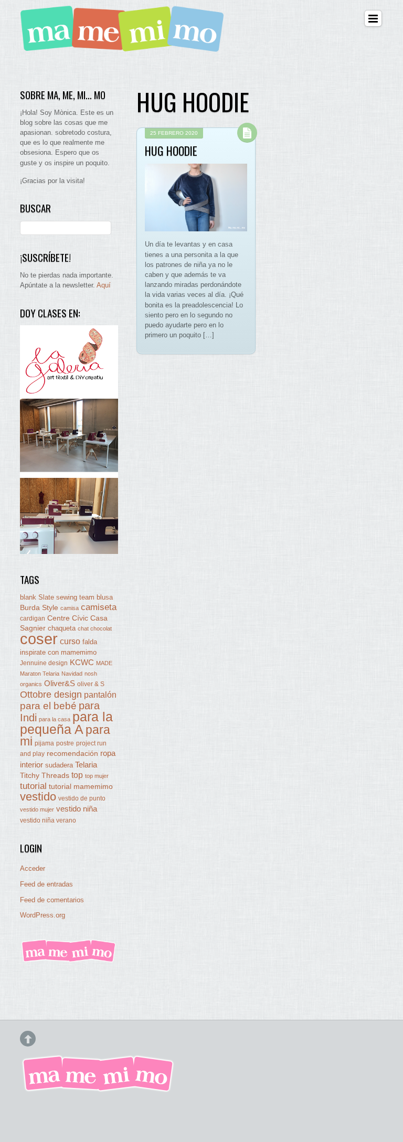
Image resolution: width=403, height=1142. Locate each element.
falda (89, 642)
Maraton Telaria (39, 673)
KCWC (82, 662)
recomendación (72, 753)
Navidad (71, 673)
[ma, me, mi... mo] (69, 960)
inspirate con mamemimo (58, 652)
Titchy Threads (44, 776)
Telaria (86, 764)
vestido (38, 796)
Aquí (104, 285)
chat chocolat (95, 628)
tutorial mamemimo (81, 787)
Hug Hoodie (171, 150)
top (77, 775)
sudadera (59, 765)
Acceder (32, 868)
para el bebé (48, 705)
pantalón (100, 694)
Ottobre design (51, 694)
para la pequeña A (66, 723)
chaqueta (62, 628)
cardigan (32, 618)
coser (39, 638)
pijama (44, 743)
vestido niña (76, 808)
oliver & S (90, 684)
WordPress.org (42, 915)
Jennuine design (44, 663)
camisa (69, 608)
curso (70, 641)
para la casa (54, 719)
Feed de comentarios (52, 900)
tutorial (33, 786)
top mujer (97, 776)
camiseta (98, 607)
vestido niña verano (48, 820)
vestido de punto (81, 798)
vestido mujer (37, 809)
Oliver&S (59, 683)
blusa (105, 597)
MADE (104, 663)
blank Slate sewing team (57, 597)
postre (65, 743)
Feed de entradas (46, 884)
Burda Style (39, 607)
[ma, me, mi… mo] (125, 46)
